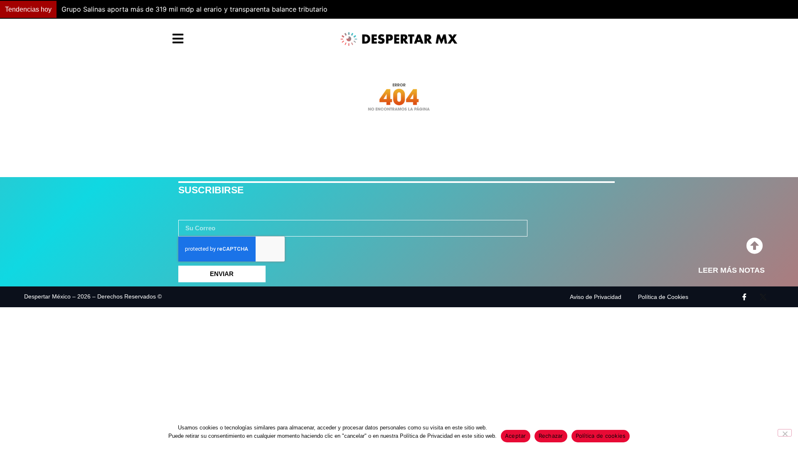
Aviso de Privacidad (595, 297)
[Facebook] (744, 297)
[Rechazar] (785, 433)
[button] (588, 9)
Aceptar (515, 435)
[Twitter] (763, 297)
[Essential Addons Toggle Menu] (178, 39)
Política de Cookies (663, 297)
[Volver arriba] (754, 246)
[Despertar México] (399, 39)
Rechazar (551, 435)
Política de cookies (601, 435)
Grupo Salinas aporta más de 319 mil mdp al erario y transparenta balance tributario (195, 9)
